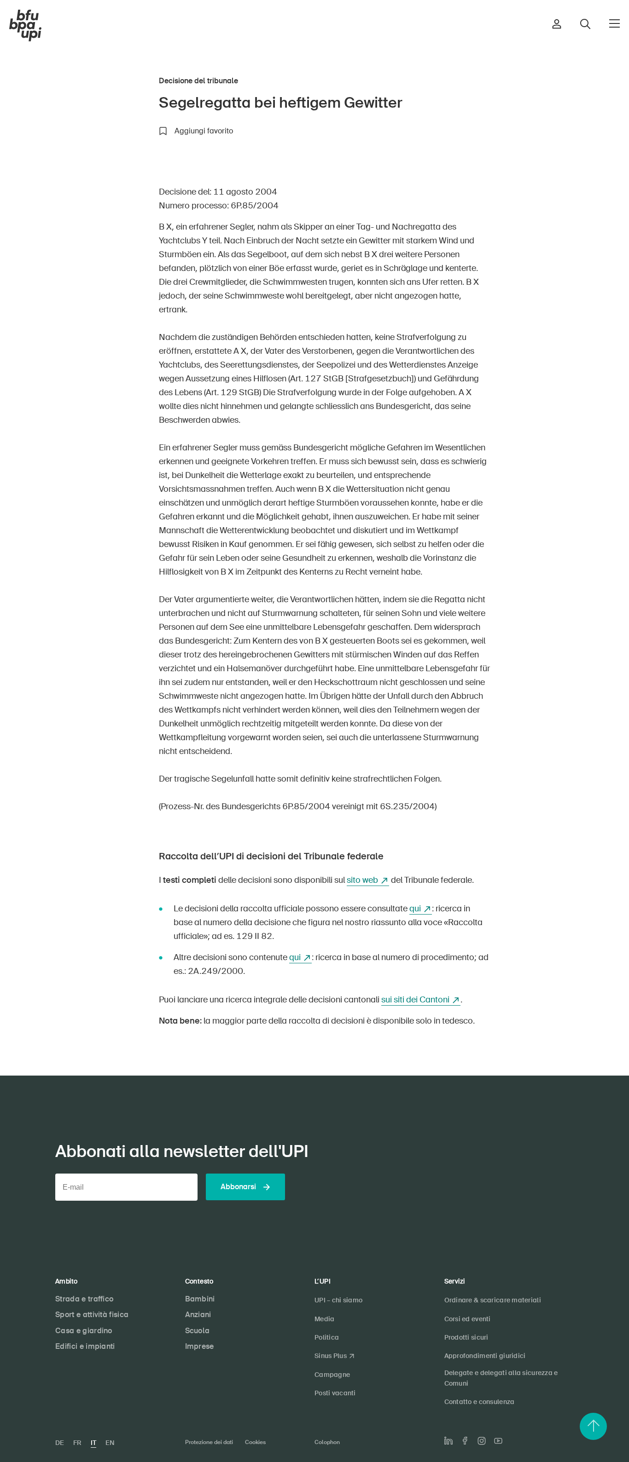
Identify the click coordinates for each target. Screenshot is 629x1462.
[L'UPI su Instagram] (482, 1440)
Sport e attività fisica (91, 1314)
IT (93, 1443)
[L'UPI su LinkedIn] (448, 1441)
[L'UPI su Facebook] (465, 1441)
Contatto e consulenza (479, 1402)
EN (109, 1443)
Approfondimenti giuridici (485, 1356)
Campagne (332, 1374)
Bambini (200, 1299)
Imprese (199, 1346)
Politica (326, 1337)
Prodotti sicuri (466, 1337)
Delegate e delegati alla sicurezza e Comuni (501, 1378)
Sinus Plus (330, 1356)
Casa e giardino (83, 1330)
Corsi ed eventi (467, 1319)
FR (77, 1443)
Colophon (327, 1442)
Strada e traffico (84, 1299)
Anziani (198, 1314)
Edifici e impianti (85, 1346)
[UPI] (25, 26)
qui (415, 908)
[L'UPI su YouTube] (498, 1441)
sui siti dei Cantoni (415, 999)
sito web (362, 880)
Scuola (197, 1330)
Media (324, 1319)
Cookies (255, 1442)
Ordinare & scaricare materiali (492, 1300)
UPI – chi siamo (338, 1300)
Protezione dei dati (209, 1442)
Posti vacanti (335, 1393)
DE (59, 1443)
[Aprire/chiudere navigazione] (614, 23)
